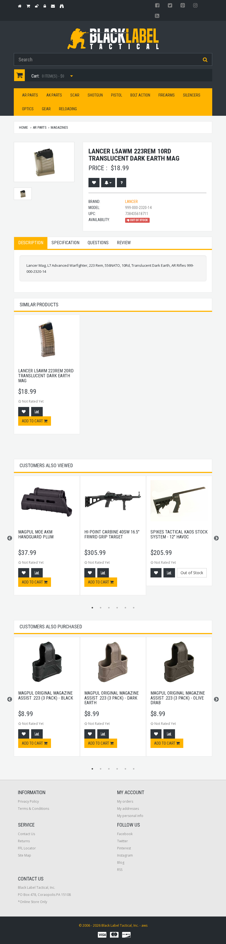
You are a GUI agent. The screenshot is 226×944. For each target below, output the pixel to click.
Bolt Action (140, 95)
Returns (24, 841)
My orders (125, 801)
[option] (47, 377)
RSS (119, 869)
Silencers (191, 95)
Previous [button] (9, 538)
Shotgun (95, 95)
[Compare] (37, 411)
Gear (46, 109)
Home (23, 127)
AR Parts (30, 95)
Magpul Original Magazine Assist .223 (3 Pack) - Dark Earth (111, 697)
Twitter (122, 841)
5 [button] (125, 607)
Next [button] (216, 538)
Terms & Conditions (33, 808)
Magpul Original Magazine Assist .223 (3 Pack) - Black (45, 695)
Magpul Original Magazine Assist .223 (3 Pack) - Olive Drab (177, 697)
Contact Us (26, 834)
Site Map (24, 855)
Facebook (125, 834)
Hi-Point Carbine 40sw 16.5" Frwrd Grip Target (111, 534)
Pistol (116, 95)
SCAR (74, 95)
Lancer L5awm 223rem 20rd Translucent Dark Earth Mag (46, 375)
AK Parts (54, 95)
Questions (98, 242)
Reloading (68, 109)
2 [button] (100, 607)
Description (30, 242)
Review (124, 242)
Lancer (131, 201)
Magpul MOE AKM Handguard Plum (35, 534)
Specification (65, 242)
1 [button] (92, 607)
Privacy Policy (28, 801)
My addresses (128, 808)
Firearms (166, 95)
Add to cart (33, 421)
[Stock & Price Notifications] (108, 182)
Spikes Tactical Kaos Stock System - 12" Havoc (179, 534)
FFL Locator (27, 848)
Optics (28, 109)
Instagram (125, 855)
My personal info (130, 815)
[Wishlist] (93, 182)
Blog (120, 862)
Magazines (59, 127)
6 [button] (133, 607)
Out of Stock (192, 572)
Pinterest (124, 848)
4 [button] (117, 607)
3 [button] (109, 607)
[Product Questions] (121, 182)
